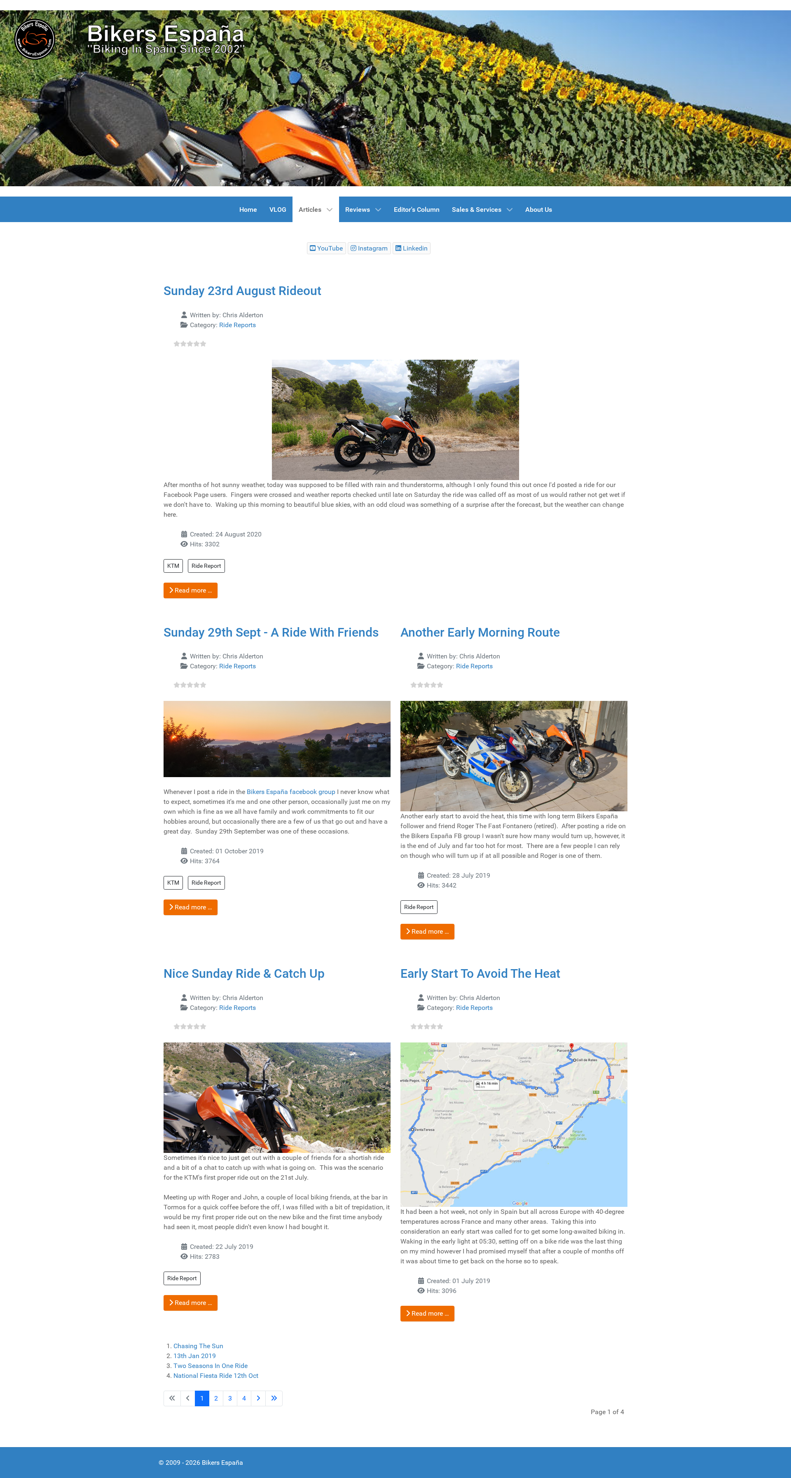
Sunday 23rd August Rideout (242, 290)
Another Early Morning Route (480, 632)
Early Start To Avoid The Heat (480, 973)
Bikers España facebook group (291, 792)
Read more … (192, 590)
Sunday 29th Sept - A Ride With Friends (271, 632)
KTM (173, 565)
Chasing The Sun (198, 1346)
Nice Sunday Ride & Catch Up (244, 973)
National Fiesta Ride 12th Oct (215, 1376)
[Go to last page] (274, 1398)
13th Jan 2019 (194, 1356)
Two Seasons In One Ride (210, 1366)
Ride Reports (237, 325)
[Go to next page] (258, 1398)
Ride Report (206, 565)
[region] (395, 98)
